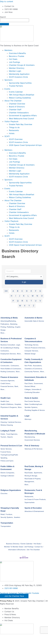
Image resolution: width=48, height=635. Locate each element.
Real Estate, (29, 473)
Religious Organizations (11, 490)
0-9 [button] (6, 291)
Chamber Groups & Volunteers (21, 65)
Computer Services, (32, 351)
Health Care (5, 398)
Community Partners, (32, 371)
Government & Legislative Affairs (23, 115)
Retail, (3, 514)
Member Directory (16, 68)
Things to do (14, 127)
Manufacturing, (30, 437)
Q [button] (17, 301)
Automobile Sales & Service (34, 321)
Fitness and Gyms (7, 461)
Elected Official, (30, 386)
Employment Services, (8, 354)
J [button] (19, 296)
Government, (38, 383)
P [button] (13, 301)
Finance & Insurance (9, 377)
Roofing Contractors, (8, 371)
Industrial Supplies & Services (9, 417)
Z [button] (33, 306)
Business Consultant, (8, 345)
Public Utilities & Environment (7, 467)
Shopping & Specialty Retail (10, 509)
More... (3, 333)
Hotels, (3, 434)
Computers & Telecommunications (33, 340)
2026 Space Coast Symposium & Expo (25, 145)
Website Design (30, 354)
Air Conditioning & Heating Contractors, (10, 349)
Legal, (18, 345)
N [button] (37, 296)
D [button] (26, 291)
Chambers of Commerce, (33, 369)
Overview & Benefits (17, 53)
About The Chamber (13, 101)
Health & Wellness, (7, 404)
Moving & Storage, (31, 476)
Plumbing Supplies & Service (35, 410)
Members (8, 50)
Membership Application (19, 74)
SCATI (7, 136)
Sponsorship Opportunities (20, 83)
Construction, (5, 365)
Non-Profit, (28, 365)
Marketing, (14, 324)
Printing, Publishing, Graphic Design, (11, 328)
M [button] (32, 296)
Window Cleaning (7, 425)
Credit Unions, (6, 383)
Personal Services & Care (11, 446)
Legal (27, 416)
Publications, (5, 324)
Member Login (15, 71)
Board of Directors (17, 106)
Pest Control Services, (32, 401)
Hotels (11, 133)
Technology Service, (32, 345)
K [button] (23, 296)
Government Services (32, 440)
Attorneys (28, 419)
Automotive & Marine (33, 318)
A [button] (13, 291)
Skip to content (6, 1)
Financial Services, (7, 386)
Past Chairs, (29, 383)
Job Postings (14, 62)
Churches (4, 493)
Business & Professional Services (11, 340)
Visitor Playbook (11, 121)
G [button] (40, 291)
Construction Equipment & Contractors (11, 360)
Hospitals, (18, 404)
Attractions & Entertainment (34, 511)
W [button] (20, 306)
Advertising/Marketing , (9, 321)
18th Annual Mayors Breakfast (21, 95)
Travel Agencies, (12, 434)
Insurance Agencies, (8, 380)
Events (7, 89)
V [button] (40, 301)
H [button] (11, 296)
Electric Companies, (8, 473)
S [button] (26, 301)
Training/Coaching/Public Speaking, (9, 456)
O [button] (42, 296)
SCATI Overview (16, 139)
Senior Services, (6, 449)
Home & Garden (31, 398)
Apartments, (38, 473)
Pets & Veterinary (32, 446)
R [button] (22, 301)
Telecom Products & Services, (35, 348)
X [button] (24, 306)
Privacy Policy (6, 601)
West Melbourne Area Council (21, 118)
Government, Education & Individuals (35, 378)
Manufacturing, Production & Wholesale (35, 432)
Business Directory (12, 544)
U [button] (35, 301)
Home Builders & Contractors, (11, 369)
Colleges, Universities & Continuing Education (33, 391)
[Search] (4, 24)
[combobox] (14, 20)
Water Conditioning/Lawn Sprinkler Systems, (33, 405)
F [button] (35, 291)
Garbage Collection (7, 476)
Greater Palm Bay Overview (20, 124)
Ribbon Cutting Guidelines (20, 98)
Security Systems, (7, 517)
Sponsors (8, 80)
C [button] (22, 291)
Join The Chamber (33, 550)
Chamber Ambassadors (19, 112)
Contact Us (39, 547)
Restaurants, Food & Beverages (33, 491)
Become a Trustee (16, 56)
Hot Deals (13, 59)
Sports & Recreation (33, 508)
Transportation (7, 523)
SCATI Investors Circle (18, 77)
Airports (10, 437)
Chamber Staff (15, 109)
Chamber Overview (17, 104)
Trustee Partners (16, 86)
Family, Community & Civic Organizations (34, 360)
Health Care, (5, 401)
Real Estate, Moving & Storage (34, 467)
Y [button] (29, 306)
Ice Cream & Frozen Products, (35, 499)
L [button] (28, 296)
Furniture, (9, 514)
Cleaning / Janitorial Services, (11, 422)
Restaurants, (29, 496)
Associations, (37, 365)
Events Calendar (16, 92)
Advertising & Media (9, 318)
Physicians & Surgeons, (9, 407)
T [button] (31, 301)
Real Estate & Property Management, (33, 480)
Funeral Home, (6, 452)
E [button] (31, 291)
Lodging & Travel (8, 431)
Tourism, (4, 437)
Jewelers (17, 517)
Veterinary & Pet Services (33, 449)
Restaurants (14, 130)
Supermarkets (29, 502)
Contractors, (15, 365)
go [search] (25, 282)
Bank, (17, 386)
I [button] (15, 296)
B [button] (17, 291)
